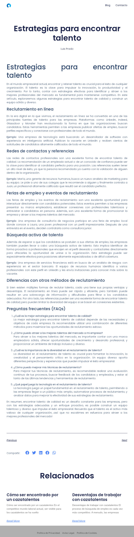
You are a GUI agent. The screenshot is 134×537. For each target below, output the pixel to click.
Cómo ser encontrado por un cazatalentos (32, 497)
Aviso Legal (68, 533)
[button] (27, 453)
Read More (13, 521)
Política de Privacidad (48, 533)
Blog (107, 5)
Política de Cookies (87, 533)
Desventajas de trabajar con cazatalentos (96, 497)
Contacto (121, 5)
